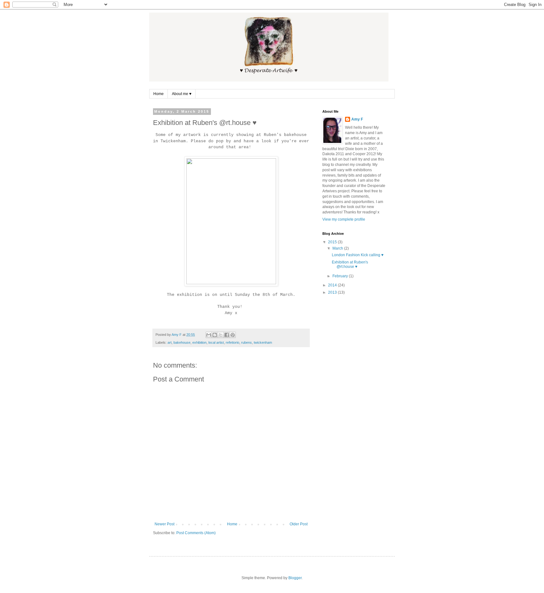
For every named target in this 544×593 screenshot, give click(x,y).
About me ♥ (181, 94)
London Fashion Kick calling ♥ (357, 255)
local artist (216, 342)
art (169, 342)
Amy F (357, 119)
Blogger (295, 578)
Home (158, 94)
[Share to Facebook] (227, 335)
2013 (333, 292)
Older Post (299, 524)
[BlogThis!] (215, 335)
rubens (246, 342)
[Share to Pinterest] (233, 335)
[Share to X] (221, 335)
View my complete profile (343, 219)
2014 (333, 285)
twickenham (263, 342)
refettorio (232, 342)
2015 (333, 242)
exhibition (199, 342)
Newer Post (164, 524)
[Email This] (209, 335)
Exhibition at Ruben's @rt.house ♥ (350, 264)
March (338, 248)
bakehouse (181, 342)
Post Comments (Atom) (196, 533)
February (340, 276)
